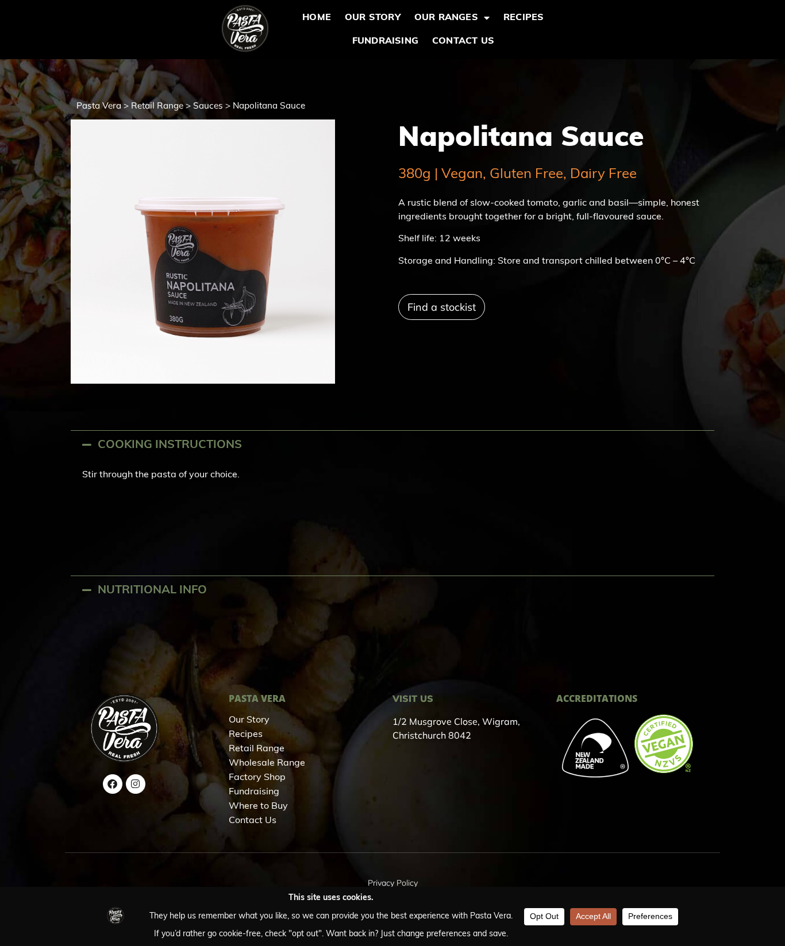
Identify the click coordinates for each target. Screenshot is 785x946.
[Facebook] (112, 784)
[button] (392, 445)
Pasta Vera (98, 105)
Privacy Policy (393, 883)
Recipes (523, 17)
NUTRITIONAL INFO (152, 590)
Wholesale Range (267, 763)
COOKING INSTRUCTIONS (170, 445)
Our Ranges (446, 17)
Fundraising (385, 41)
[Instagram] (135, 784)
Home (316, 17)
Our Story (373, 17)
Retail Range (157, 105)
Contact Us (463, 41)
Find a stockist (441, 307)
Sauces (208, 105)
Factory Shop (257, 777)
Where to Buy (258, 806)
